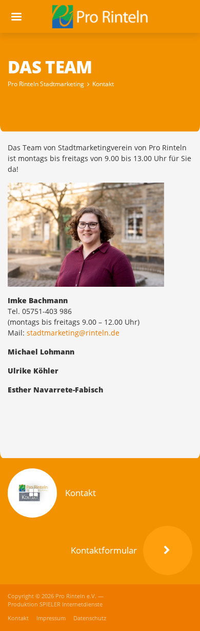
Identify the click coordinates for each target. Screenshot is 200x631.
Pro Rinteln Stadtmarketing (46, 84)
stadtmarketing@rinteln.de (73, 333)
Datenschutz (89, 618)
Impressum (51, 618)
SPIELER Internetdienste (71, 604)
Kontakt (103, 84)
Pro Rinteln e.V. (76, 596)
